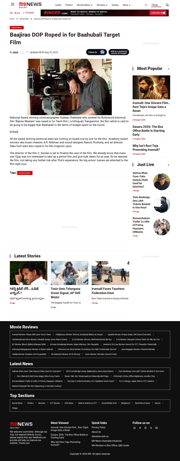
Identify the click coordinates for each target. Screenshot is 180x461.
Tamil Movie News (142, 403)
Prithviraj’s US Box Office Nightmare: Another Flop (134, 376)
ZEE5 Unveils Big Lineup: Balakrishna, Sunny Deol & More (89, 371)
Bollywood (125, 403)
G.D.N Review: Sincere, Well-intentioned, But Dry (92, 339)
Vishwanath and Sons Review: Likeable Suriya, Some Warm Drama (39, 339)
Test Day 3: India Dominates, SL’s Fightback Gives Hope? (90, 381)
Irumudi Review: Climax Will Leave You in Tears (31, 334)
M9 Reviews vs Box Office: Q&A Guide (110, 445)
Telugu (154, 5)
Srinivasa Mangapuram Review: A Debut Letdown (32, 349)
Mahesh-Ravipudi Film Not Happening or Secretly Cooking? (37, 386)
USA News (69, 403)
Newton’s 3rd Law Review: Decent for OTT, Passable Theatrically (130, 344)
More (125, 5)
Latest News (21, 363)
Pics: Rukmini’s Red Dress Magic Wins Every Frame (38, 376)
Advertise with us (100, 436)
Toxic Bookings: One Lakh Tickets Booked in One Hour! (141, 371)
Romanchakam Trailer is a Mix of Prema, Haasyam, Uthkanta (37, 381)
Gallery (115, 5)
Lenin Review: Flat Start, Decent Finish (101, 354)
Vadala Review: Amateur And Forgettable (29, 354)
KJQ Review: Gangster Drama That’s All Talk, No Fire (138, 339)
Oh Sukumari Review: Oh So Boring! (65, 354)
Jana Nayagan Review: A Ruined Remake (138, 349)
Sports (157, 403)
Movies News (83, 5)
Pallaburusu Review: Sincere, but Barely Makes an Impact (79, 334)
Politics (69, 5)
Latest (58, 5)
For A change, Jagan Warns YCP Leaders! (136, 381)
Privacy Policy (99, 427)
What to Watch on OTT (87, 403)
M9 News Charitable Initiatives (107, 441)
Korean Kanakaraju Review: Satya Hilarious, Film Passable (74, 344)
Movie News (24, 19)
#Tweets (29, 12)
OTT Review (55, 403)
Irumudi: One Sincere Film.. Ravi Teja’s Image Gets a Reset (69, 429)
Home (12, 19)
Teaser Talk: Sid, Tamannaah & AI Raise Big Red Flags (86, 376)
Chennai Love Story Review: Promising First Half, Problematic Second (87, 349)
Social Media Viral (109, 403)
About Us (96, 432)
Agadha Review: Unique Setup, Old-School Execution (129, 334)
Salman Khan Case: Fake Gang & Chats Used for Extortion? (36, 371)
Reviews (101, 5)
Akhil (15, 52)
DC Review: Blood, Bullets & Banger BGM (29, 344)
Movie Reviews (24, 326)
